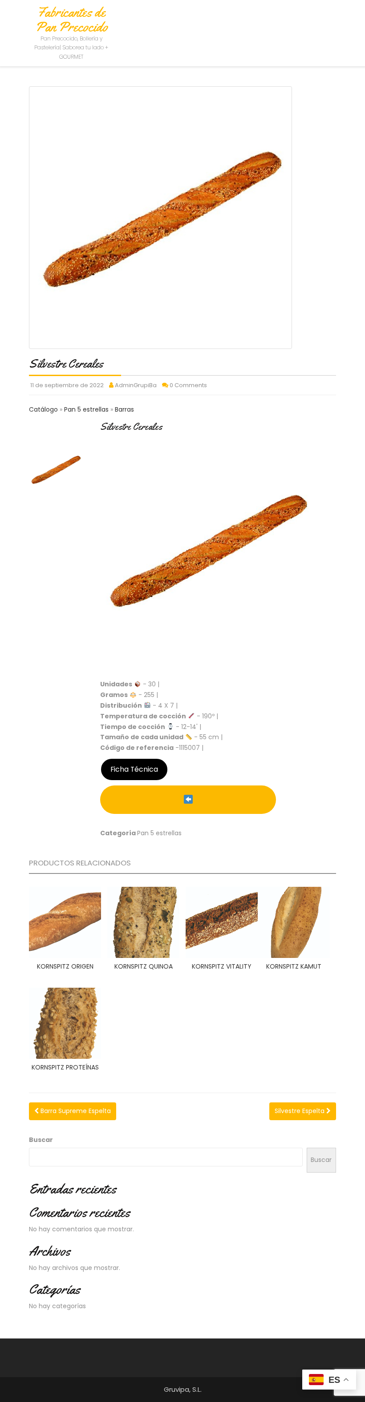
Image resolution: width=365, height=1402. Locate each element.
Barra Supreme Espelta (75, 1110)
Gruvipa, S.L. (183, 1389)
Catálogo (44, 409)
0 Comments (188, 385)
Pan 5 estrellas (87, 409)
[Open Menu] (335, 19)
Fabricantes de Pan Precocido (71, 19)
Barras (124, 409)
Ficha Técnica (134, 769)
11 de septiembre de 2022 (67, 385)
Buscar (41, 1139)
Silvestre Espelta (300, 1110)
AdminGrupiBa (136, 385)
